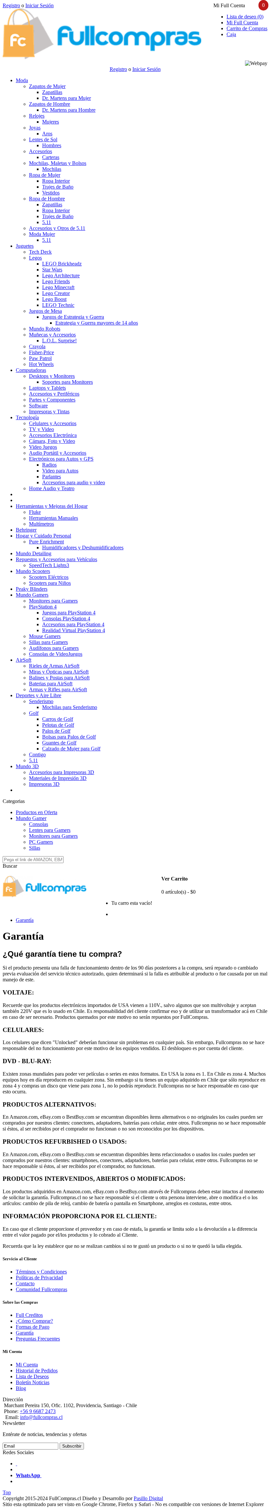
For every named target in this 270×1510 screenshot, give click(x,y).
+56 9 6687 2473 (38, 1411)
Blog (21, 1388)
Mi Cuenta (27, 1364)
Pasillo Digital (148, 1498)
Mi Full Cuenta (242, 22)
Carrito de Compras (247, 28)
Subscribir (71, 1446)
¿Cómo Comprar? (34, 1321)
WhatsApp (28, 1475)
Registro (11, 5)
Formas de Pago (32, 1327)
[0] (101, 907)
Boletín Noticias (32, 1382)
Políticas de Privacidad (39, 1277)
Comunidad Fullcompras (41, 1289)
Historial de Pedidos (37, 1370)
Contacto (25, 1283)
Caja (231, 34)
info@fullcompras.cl (41, 1417)
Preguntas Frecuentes (38, 1338)
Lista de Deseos (32, 1376)
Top (7, 1492)
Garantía (25, 920)
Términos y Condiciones (41, 1271)
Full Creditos (29, 1315)
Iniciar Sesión (39, 5)
